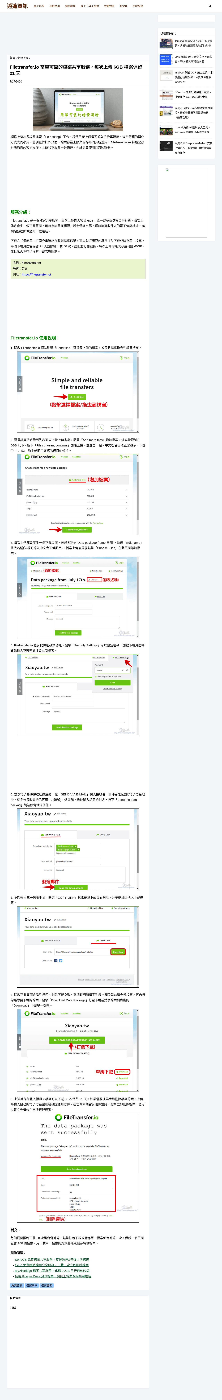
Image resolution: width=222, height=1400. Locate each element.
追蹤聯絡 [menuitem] (138, 6)
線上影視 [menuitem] (39, 6)
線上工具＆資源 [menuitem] (90, 6)
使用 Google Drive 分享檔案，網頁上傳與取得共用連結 (53, 1276)
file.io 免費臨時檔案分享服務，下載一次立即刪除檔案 (52, 1265)
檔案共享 (31, 1285)
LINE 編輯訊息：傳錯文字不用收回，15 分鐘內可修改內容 (193, 59)
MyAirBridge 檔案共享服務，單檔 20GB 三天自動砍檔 (52, 1270)
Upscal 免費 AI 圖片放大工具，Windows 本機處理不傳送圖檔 (193, 130)
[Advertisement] (78, 35)
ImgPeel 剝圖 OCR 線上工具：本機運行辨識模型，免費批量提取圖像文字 (194, 77)
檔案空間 (46, 1285)
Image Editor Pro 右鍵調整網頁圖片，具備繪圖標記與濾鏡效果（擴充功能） (194, 112)
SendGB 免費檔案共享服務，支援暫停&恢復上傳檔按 (52, 1259)
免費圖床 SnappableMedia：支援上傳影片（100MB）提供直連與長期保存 (193, 148)
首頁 (12, 57)
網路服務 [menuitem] (70, 6)
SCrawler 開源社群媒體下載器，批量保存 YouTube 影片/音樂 (193, 94)
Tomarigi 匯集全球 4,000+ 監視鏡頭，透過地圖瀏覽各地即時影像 (193, 43)
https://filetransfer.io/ (36, 274)
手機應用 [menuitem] (54, 6)
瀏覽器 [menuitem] (123, 6)
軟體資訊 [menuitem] (109, 6)
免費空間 (22, 57)
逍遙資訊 (17, 6)
